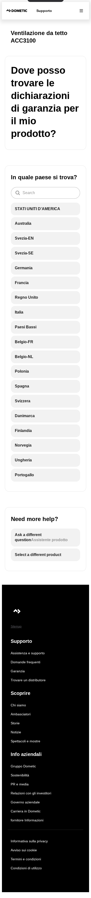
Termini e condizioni (26, 859)
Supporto (44, 11)
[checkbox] (45, 209)
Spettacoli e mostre (25, 741)
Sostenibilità (20, 775)
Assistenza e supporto (28, 653)
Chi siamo (18, 705)
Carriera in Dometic (26, 811)
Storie (15, 723)
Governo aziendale (25, 802)
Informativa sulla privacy (29, 841)
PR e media (20, 784)
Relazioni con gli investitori (31, 793)
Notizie (16, 732)
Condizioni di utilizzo (26, 868)
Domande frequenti (25, 662)
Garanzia (18, 671)
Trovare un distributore (28, 680)
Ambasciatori (21, 714)
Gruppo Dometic (23, 766)
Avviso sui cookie (24, 850)
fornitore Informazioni (27, 820)
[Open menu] (81, 11)
